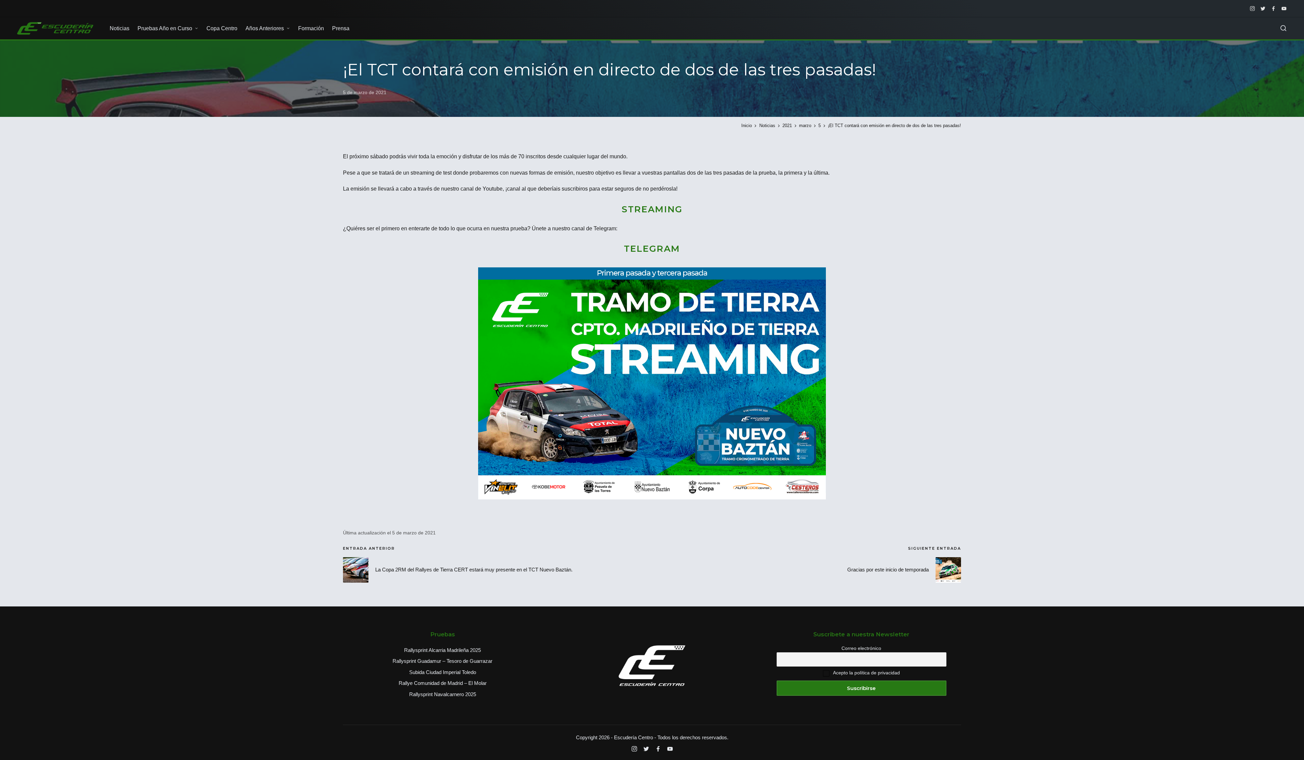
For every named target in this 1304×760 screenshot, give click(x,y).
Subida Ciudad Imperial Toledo (442, 672)
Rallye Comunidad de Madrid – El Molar (443, 683)
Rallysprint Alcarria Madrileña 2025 (442, 650)
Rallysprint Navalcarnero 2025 (442, 694)
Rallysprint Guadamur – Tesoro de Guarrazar (442, 661)
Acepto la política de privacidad (866, 672)
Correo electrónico (861, 648)
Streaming (652, 209)
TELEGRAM (652, 248)
